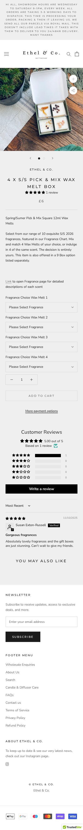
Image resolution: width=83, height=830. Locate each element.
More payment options (41, 411)
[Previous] (30, 158)
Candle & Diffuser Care (22, 687)
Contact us (13, 702)
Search (10, 680)
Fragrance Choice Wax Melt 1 (26, 297)
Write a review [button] (41, 489)
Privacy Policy (15, 718)
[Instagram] (7, 764)
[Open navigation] (6, 54)
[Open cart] (77, 54)
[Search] (69, 54)
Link (9, 281)
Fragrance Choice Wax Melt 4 (26, 357)
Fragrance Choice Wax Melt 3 (26, 337)
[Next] (52, 158)
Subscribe (23, 637)
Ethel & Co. (41, 790)
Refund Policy (15, 725)
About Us (12, 672)
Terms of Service (17, 710)
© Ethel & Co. (41, 784)
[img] (15, 518)
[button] (35, 192)
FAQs (10, 695)
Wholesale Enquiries (20, 664)
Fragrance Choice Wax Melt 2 (26, 317)
